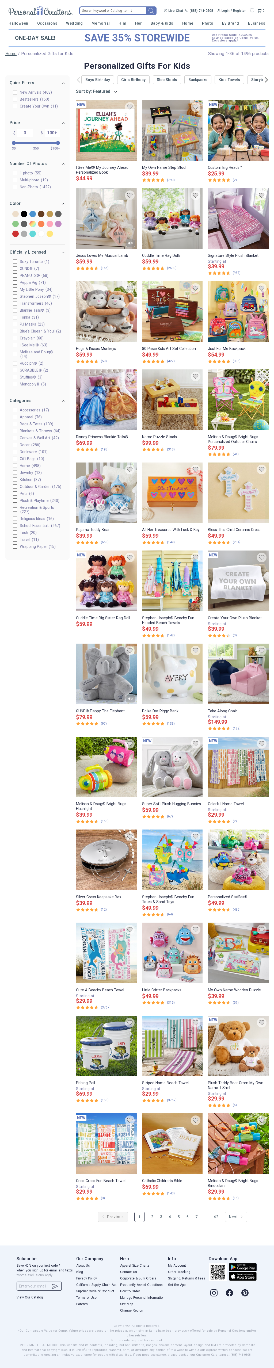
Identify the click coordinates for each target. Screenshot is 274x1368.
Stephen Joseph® (39, 296)
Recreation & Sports (37, 509)
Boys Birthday (97, 80)
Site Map (126, 1304)
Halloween (18, 23)
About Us (83, 1265)
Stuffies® (30, 377)
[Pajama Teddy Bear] (106, 493)
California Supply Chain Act (96, 1285)
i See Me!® (33, 345)
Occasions (47, 23)
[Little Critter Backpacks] (172, 953)
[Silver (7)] (24, 234)
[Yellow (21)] (50, 234)
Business (256, 23)
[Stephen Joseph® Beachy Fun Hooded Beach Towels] (172, 581)
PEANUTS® (33, 275)
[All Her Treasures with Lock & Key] (172, 493)
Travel (28, 539)
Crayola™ (31, 338)
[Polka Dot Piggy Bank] (172, 674)
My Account (177, 1265)
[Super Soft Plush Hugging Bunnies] (172, 767)
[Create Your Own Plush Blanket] (238, 581)
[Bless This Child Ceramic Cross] (238, 493)
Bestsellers (34, 99)
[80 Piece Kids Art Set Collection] (172, 311)
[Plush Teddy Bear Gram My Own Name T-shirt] (238, 1046)
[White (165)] (41, 234)
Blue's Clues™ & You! (40, 331)
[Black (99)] (24, 214)
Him (122, 23)
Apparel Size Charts (135, 1265)
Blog (79, 1272)
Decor (29, 445)
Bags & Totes (36, 424)
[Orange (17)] (41, 224)
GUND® (29, 268)
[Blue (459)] (32, 214)
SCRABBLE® (33, 370)
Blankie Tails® (34, 310)
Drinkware (33, 452)
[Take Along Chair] (238, 674)
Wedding (74, 23)
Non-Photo (35, 187)
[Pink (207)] (50, 224)
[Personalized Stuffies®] (238, 860)
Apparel (30, 417)
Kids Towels (229, 80)
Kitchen (30, 479)
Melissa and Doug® (36, 354)
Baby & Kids (162, 23)
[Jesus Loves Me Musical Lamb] (106, 218)
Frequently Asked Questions (141, 1285)
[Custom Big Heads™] (238, 130)
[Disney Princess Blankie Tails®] (106, 399)
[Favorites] (252, 10)
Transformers (35, 303)
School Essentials (39, 525)
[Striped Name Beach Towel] (172, 1046)
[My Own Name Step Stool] (172, 130)
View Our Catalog (30, 1297)
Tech (27, 532)
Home (187, 23)
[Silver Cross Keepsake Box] (106, 860)
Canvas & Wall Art (39, 438)
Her (138, 23)
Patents (82, 1304)
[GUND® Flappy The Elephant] (106, 674)
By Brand (230, 23)
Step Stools (167, 80)
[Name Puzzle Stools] (172, 399)
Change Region (131, 1310)
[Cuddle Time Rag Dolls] (172, 218)
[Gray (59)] (58, 214)
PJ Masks (31, 324)
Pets (26, 493)
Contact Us (128, 1272)
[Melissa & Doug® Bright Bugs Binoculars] (238, 1143)
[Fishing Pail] (106, 1046)
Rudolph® (31, 363)
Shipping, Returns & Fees (186, 1278)
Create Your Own (38, 106)
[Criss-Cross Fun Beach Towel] (106, 1143)
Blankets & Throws (39, 431)
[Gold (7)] (50, 214)
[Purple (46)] (58, 224)
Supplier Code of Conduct (95, 1291)
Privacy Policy (86, 1278)
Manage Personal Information (142, 1298)
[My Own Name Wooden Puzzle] (238, 953)
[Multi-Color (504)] (32, 224)
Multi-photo (33, 180)
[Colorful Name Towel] (238, 767)
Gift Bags (31, 459)
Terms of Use (86, 1298)
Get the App (176, 1285)
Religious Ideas (36, 519)
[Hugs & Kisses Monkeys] (106, 311)
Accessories (34, 410)
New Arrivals (35, 92)
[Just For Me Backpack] (238, 311)
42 (216, 1217)
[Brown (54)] (41, 214)
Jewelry (30, 473)
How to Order (130, 1291)
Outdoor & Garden (40, 486)
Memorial (101, 23)
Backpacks (197, 80)
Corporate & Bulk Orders (138, 1278)
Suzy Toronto (34, 261)
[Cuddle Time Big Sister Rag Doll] (106, 581)
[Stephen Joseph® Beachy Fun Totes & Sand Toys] (172, 860)
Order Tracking (179, 1272)
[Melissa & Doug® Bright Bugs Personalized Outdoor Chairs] (238, 399)
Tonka (28, 317)
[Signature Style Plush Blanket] (238, 218)
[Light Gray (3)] (24, 224)
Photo (207, 23)
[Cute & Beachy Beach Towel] (106, 953)
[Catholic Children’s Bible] (172, 1143)
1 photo (30, 173)
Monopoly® (32, 384)
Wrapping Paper (37, 546)
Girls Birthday (133, 80)
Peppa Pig (32, 282)
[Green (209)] (15, 224)
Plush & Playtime (39, 500)
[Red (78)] (15, 234)
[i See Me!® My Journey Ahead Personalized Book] (106, 130)
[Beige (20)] (15, 214)
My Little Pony (35, 289)
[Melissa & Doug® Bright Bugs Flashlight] (106, 767)
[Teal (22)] (32, 234)
